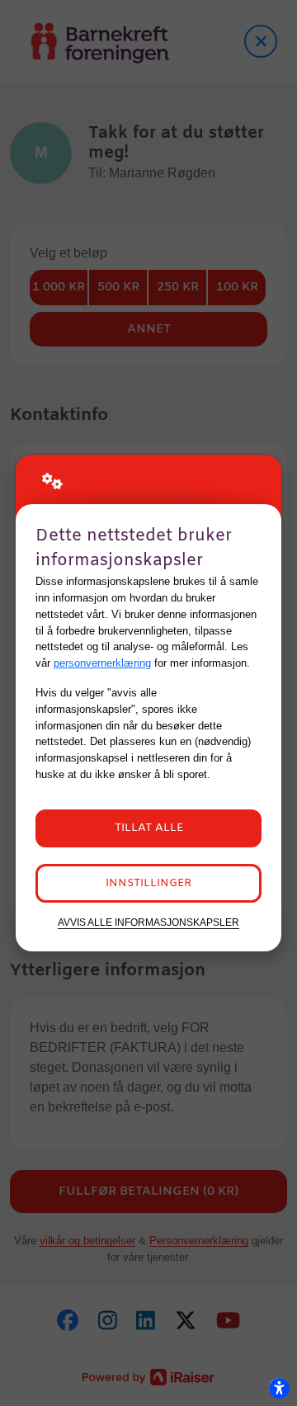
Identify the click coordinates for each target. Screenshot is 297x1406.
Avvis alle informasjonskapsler (148, 922)
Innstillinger (148, 883)
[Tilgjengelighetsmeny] (279, 1388)
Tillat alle (149, 828)
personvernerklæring (102, 663)
